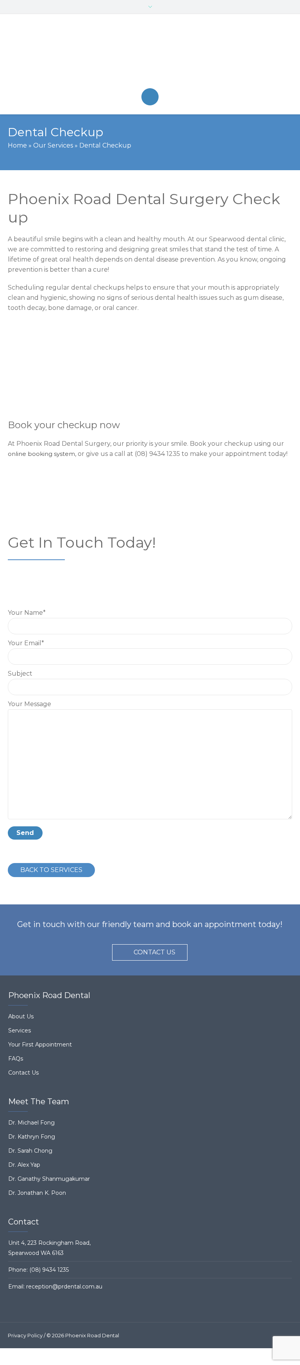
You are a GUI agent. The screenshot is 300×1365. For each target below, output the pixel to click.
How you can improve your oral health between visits (123, 400)
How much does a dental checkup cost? (100, 377)
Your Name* (27, 612)
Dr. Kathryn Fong (31, 1136)
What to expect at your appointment (94, 331)
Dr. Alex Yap (24, 1164)
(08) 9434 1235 (49, 1269)
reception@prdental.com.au (64, 1286)
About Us (21, 1016)
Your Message (29, 704)
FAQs (15, 1058)
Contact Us (23, 1072)
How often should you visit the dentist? (98, 354)
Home (17, 145)
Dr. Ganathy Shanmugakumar (49, 1178)
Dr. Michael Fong (31, 1122)
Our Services (53, 145)
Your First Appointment (40, 1044)
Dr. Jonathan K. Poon (37, 1192)
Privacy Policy (25, 1335)
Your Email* (26, 643)
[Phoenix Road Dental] (150, 51)
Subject (20, 673)
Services (19, 1030)
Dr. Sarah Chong (30, 1150)
